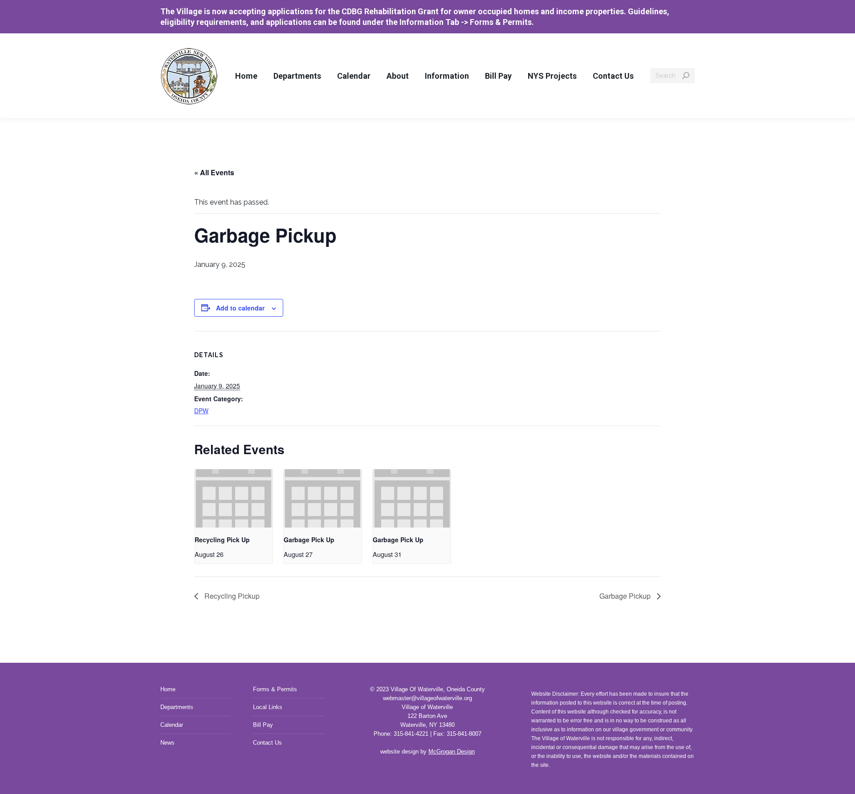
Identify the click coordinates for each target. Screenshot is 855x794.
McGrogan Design (451, 751)
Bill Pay (263, 724)
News (167, 742)
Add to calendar (240, 307)
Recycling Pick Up (222, 539)
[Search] (685, 75)
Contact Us (267, 742)
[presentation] (234, 498)
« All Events (214, 172)
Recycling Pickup (231, 596)
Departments (176, 707)
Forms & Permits (275, 689)
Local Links (267, 707)
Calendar (171, 724)
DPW (201, 410)
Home (167, 689)
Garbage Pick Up (309, 539)
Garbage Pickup (625, 596)
